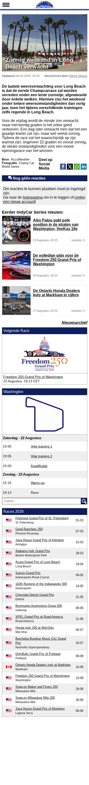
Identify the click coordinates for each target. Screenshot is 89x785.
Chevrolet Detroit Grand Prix (34, 595)
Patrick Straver (78, 76)
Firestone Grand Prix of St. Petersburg (41, 518)
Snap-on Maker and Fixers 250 (36, 687)
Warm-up (38, 483)
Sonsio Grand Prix (28, 573)
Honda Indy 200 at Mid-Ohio (34, 627)
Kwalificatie (39, 466)
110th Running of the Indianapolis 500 (41, 584)
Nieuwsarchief (74, 323)
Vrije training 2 (41, 456)
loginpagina (33, 197)
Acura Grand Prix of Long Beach (37, 562)
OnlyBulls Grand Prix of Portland (37, 654)
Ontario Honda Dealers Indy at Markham (43, 665)
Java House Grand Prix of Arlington (39, 540)
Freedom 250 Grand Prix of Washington (33, 377)
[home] (44, 8)
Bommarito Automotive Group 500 (38, 606)
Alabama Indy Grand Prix (32, 551)
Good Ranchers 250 (29, 529)
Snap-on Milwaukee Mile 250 (35, 697)
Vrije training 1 (41, 446)
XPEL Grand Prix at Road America (39, 617)
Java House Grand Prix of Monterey (40, 708)
